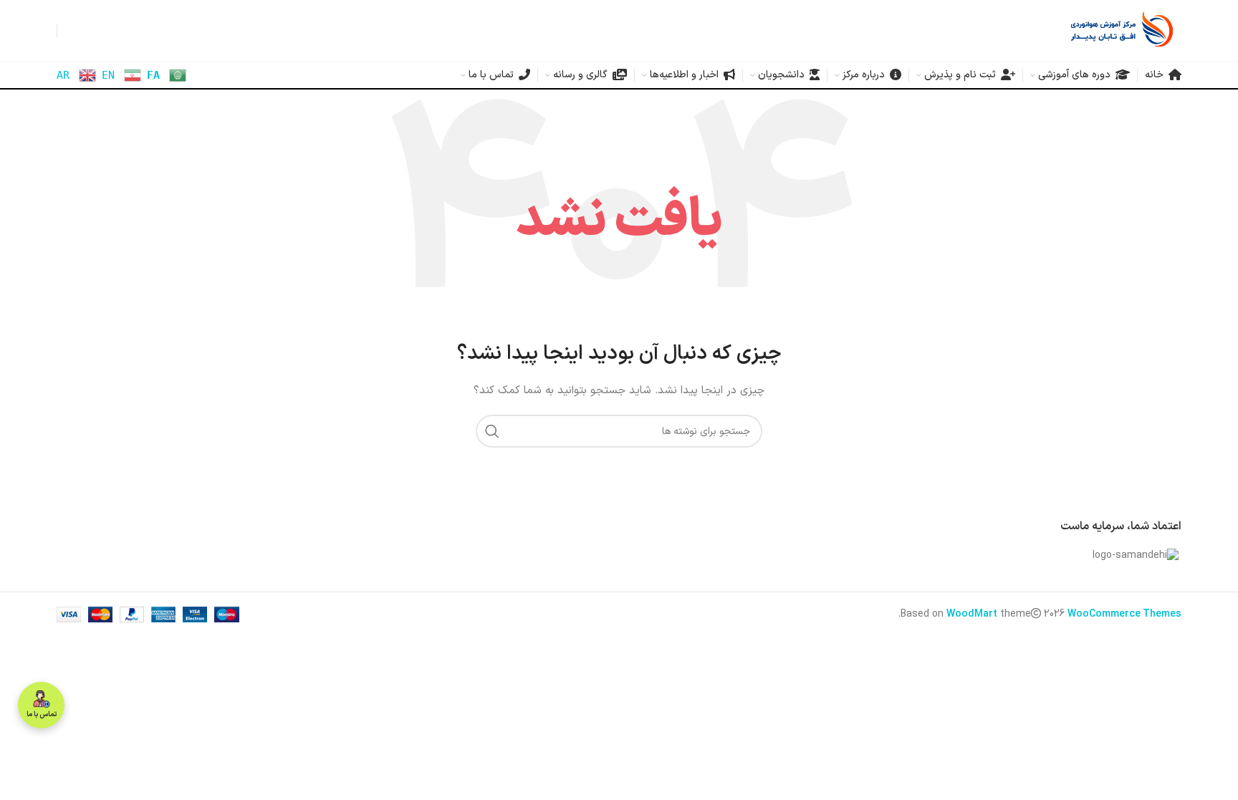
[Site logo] (1122, 29)
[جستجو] (492, 431)
